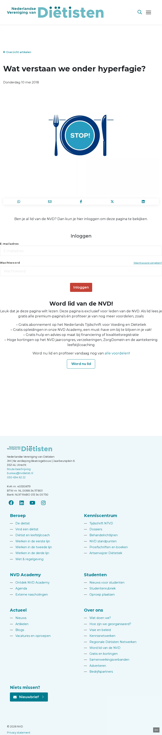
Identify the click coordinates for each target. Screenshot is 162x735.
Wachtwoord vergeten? (148, 262)
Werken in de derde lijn (29, 553)
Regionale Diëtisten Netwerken (110, 642)
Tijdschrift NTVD (98, 523)
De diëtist (20, 523)
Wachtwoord (10, 262)
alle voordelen (117, 353)
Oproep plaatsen (99, 594)
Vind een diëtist (24, 529)
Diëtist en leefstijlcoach (30, 535)
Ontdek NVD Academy (30, 582)
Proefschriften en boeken (106, 547)
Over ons (93, 610)
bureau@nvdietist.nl (20, 473)
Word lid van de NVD (102, 648)
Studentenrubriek (100, 588)
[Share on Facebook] (81, 201)
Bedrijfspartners (98, 672)
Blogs (17, 630)
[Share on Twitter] (112, 201)
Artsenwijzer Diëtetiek (103, 553)
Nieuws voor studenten (104, 582)
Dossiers (93, 529)
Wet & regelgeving (26, 559)
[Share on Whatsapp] (18, 201)
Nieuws (18, 618)
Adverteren (95, 666)
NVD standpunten (100, 541)
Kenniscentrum (100, 515)
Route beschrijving (19, 469)
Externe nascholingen (29, 594)
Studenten (95, 574)
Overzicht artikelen (18, 52)
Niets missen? (25, 687)
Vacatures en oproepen (30, 636)
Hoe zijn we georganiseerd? (107, 624)
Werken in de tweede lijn (31, 547)
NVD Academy (25, 574)
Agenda (18, 588)
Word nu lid (81, 364)
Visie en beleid (97, 630)
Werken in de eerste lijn (30, 541)
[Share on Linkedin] (143, 201)
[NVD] (55, 12)
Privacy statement (18, 732)
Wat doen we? (97, 618)
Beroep (18, 515)
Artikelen (19, 624)
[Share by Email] (50, 201)
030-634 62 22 (16, 477)
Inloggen (81, 287)
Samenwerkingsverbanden (106, 660)
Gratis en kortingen (101, 654)
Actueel (18, 610)
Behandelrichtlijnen (101, 535)
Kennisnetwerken (99, 636)
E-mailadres (9, 243)
